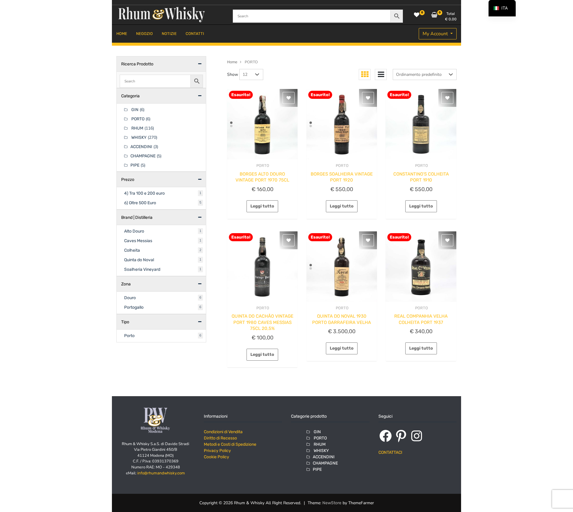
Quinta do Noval (139, 259)
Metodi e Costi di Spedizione (230, 444)
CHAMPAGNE (142, 156)
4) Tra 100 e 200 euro (144, 193)
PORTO (262, 165)
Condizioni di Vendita (223, 431)
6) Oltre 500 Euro (140, 202)
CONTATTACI (390, 452)
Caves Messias (138, 240)
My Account (436, 33)
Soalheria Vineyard (142, 269)
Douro (130, 297)
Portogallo (134, 307)
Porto (129, 335)
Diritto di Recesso (220, 438)
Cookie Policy (216, 456)
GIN (134, 109)
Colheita (132, 250)
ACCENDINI (141, 146)
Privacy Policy (217, 450)
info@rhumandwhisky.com (161, 473)
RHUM (136, 128)
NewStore (331, 502)
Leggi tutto (262, 206)
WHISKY (138, 137)
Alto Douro (134, 231)
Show (232, 74)
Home (232, 62)
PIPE (134, 165)
